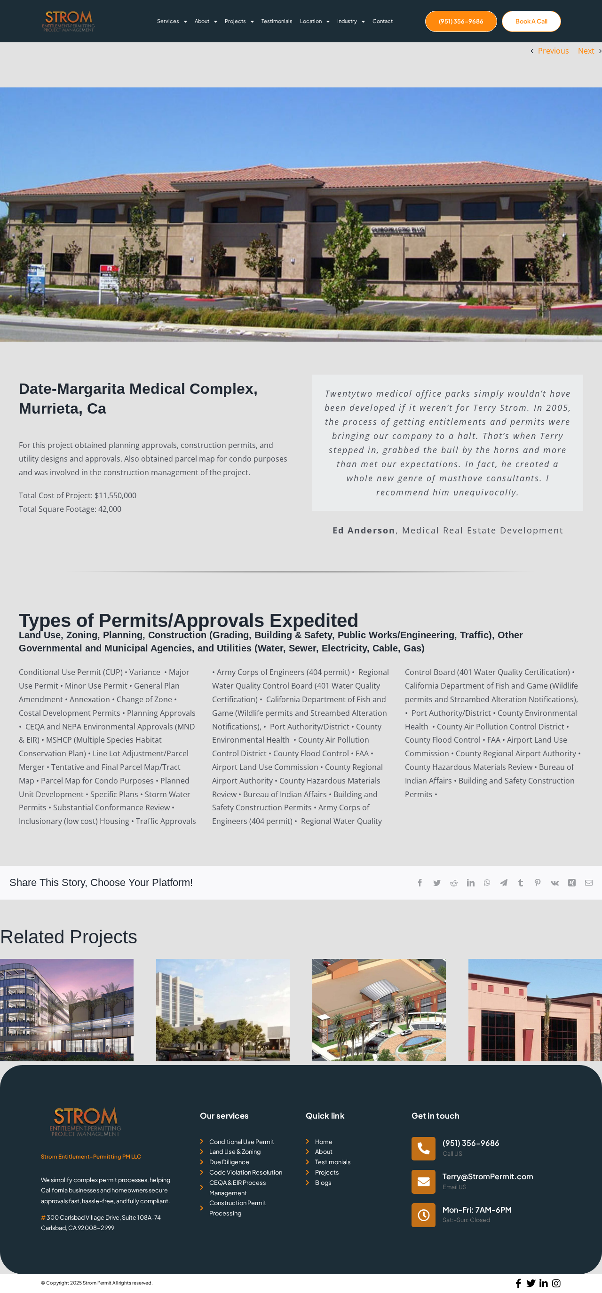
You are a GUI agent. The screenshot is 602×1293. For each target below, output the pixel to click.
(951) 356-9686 (471, 1143)
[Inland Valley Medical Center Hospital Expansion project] (223, 964)
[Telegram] (503, 882)
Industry (347, 21)
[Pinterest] (537, 882)
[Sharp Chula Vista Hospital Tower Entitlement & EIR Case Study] (67, 964)
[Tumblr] (520, 882)
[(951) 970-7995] (424, 1149)
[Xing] (572, 882)
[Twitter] (437, 882)
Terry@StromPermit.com (488, 1176)
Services (168, 21)
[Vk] (555, 882)
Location (311, 21)
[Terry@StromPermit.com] (424, 1182)
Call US (452, 1153)
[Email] (589, 882)
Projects (235, 21)
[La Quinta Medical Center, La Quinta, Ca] (379, 964)
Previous (553, 51)
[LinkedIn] (471, 882)
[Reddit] (454, 882)
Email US (455, 1187)
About (202, 21)
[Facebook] (420, 882)
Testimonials (277, 21)
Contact (382, 21)
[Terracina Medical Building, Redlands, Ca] (535, 964)
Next (586, 51)
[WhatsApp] (487, 882)
